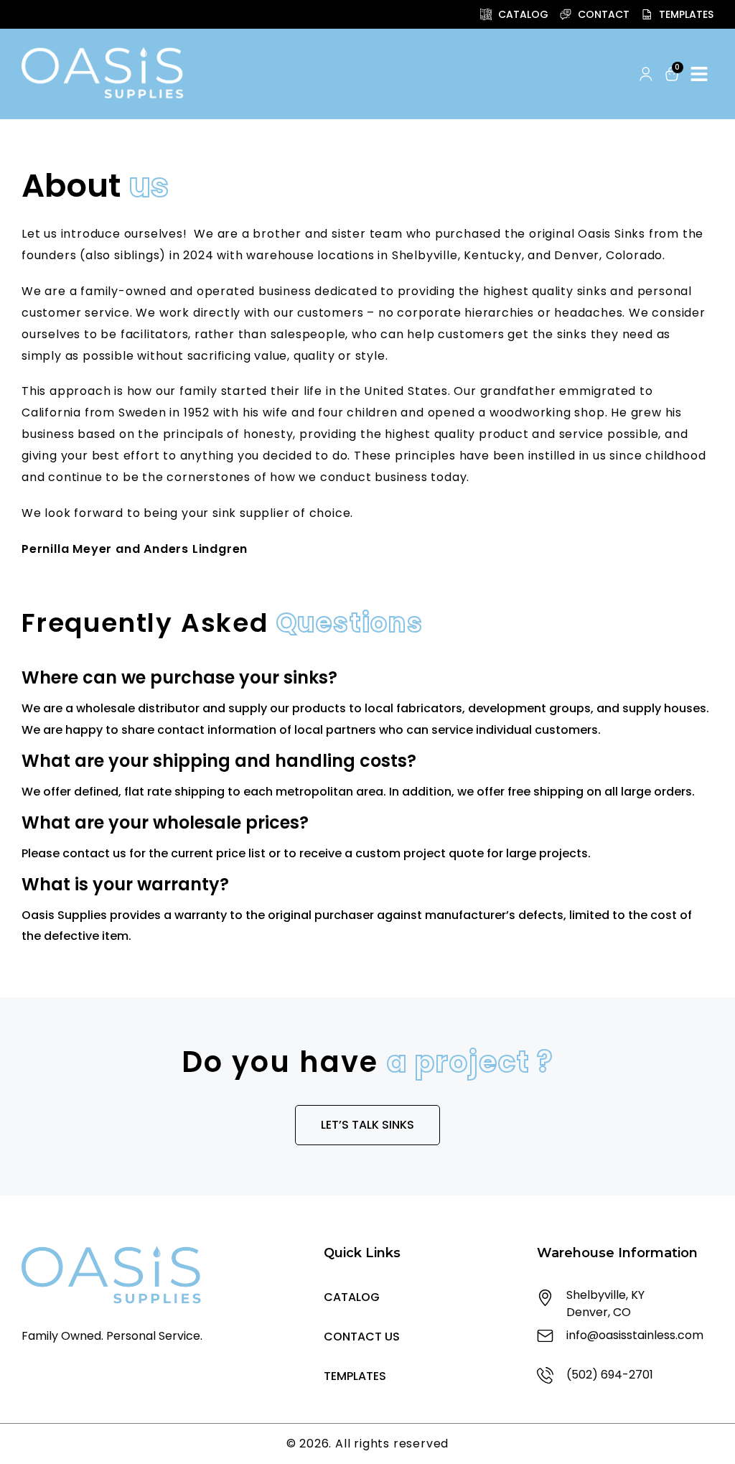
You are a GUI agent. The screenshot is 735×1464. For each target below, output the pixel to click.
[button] (619, 75)
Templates (355, 1376)
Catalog (352, 1297)
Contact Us (362, 1336)
